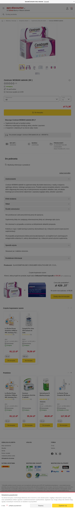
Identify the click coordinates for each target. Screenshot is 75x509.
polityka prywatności (15, 505)
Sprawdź (46, 1)
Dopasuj (40, 505)
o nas (3, 505)
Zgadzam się (63, 505)
